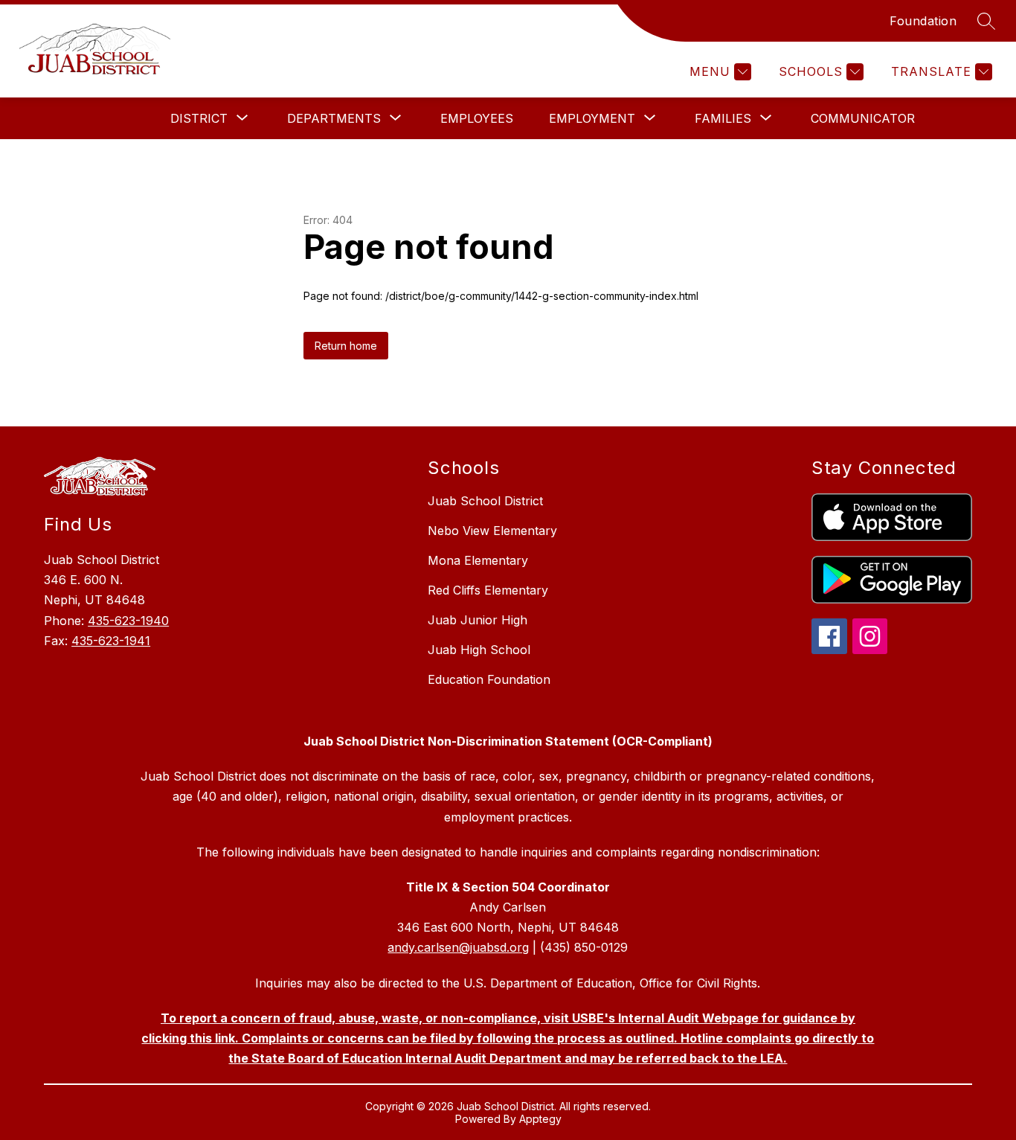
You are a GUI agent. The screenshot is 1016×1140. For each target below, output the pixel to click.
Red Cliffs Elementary (488, 590)
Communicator (863, 118)
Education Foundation (489, 679)
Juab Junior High (477, 619)
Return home (346, 345)
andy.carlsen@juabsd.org (458, 947)
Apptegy (540, 1118)
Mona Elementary (478, 560)
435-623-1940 (128, 620)
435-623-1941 (110, 640)
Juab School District (485, 500)
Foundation (923, 20)
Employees (476, 118)
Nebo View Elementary (492, 530)
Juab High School (479, 649)
